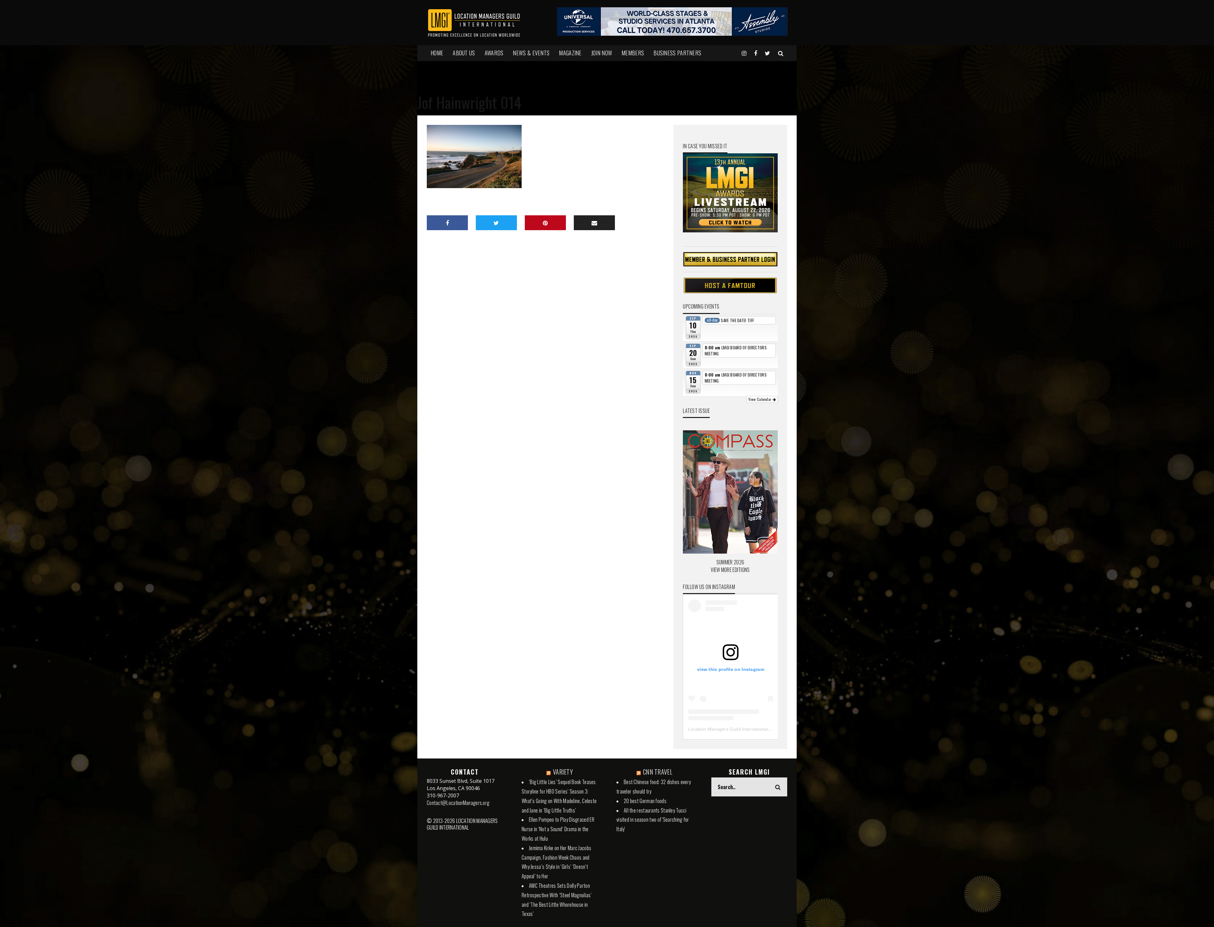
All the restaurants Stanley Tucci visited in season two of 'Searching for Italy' (652, 820)
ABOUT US (464, 53)
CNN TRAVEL (657, 772)
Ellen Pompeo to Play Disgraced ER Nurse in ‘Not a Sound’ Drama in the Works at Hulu (558, 829)
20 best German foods (645, 801)
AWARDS (494, 53)
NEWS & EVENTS (531, 53)
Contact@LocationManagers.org (458, 803)
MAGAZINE (570, 53)
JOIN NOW (601, 53)
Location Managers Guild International (728, 729)
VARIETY (563, 772)
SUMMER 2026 (730, 562)
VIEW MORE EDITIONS (730, 570)
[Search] (780, 52)
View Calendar (760, 399)
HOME (437, 53)
